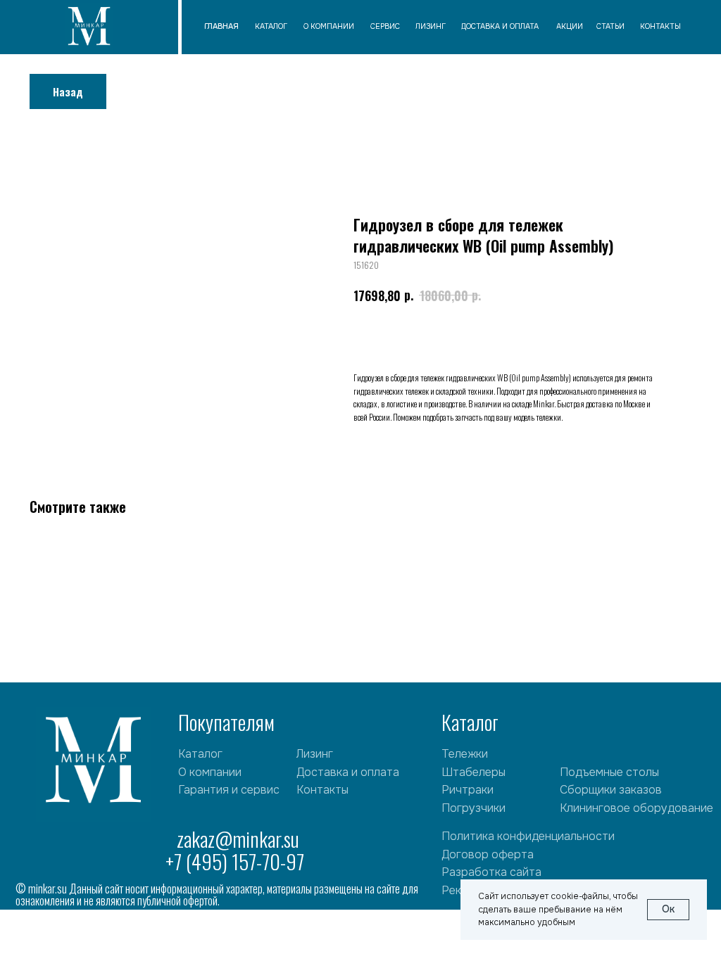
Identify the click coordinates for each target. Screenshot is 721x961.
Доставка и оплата (347, 772)
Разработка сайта (491, 872)
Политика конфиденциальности (528, 836)
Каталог (200, 753)
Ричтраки (467, 789)
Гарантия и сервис (229, 789)
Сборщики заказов (611, 789)
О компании (210, 772)
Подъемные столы (609, 772)
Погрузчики (473, 808)
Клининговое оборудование (636, 808)
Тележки (464, 753)
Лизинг (314, 753)
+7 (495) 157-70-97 (234, 861)
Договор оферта (487, 854)
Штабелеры (473, 772)
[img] (89, 28)
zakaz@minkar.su (238, 838)
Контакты (322, 789)
